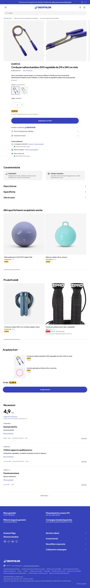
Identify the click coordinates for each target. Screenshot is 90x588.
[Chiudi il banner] (85, 2)
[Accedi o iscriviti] (80, 7)
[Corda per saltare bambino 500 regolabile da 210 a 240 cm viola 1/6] (24, 40)
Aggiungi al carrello (45, 121)
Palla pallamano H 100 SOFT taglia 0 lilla (18, 257)
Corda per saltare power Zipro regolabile (60, 327)
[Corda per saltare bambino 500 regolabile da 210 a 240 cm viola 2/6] (66, 40)
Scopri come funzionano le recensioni (14, 418)
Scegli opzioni (45, 389)
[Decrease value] (13, 105)
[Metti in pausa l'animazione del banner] (82, 2)
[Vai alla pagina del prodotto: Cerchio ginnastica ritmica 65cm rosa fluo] (19, 372)
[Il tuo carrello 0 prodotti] (84, 7)
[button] (71, 333)
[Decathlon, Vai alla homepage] (43, 7)
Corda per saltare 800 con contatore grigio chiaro (22, 327)
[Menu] (6, 7)
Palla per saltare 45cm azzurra (56, 257)
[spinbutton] (17, 105)
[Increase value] (22, 105)
